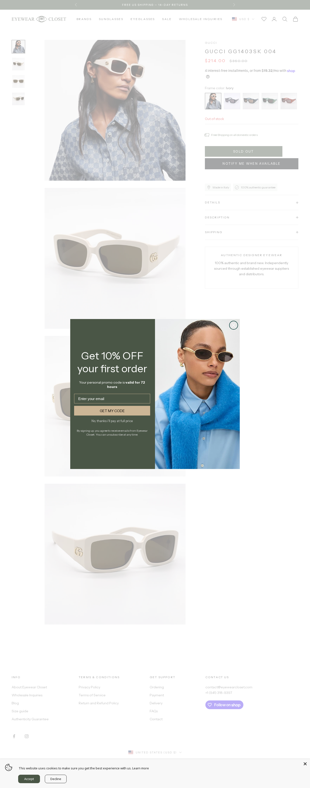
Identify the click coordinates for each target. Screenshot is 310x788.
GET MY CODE (112, 411)
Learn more (140, 768)
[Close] (305, 763)
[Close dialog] (233, 325)
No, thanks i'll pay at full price (112, 421)
